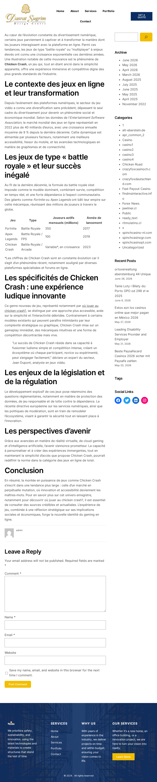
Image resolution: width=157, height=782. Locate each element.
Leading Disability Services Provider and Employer (130, 334)
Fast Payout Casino (136, 189)
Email (10, 635)
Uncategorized (133, 247)
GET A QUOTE (142, 16)
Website (10, 653)
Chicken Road (132, 164)
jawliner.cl (129, 208)
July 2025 (129, 84)
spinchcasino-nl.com (137, 233)
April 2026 (130, 70)
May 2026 (129, 65)
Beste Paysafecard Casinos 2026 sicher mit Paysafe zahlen (132, 356)
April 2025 (130, 99)
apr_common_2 (133, 135)
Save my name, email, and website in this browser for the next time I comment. (54, 672)
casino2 (128, 150)
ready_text (129, 218)
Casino (127, 140)
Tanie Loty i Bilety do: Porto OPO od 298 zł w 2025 (132, 291)
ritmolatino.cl (131, 223)
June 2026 (130, 60)
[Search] (146, 37)
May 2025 (129, 94)
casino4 (128, 159)
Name (10, 617)
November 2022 (134, 104)
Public (126, 213)
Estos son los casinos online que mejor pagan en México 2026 (132, 312)
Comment (13, 573)
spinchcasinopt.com (136, 242)
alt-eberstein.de (133, 130)
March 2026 (131, 75)
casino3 (128, 154)
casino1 (127, 145)
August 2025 (131, 79)
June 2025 (130, 89)
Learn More (123, 756)
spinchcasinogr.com (136, 237)
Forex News (130, 203)
